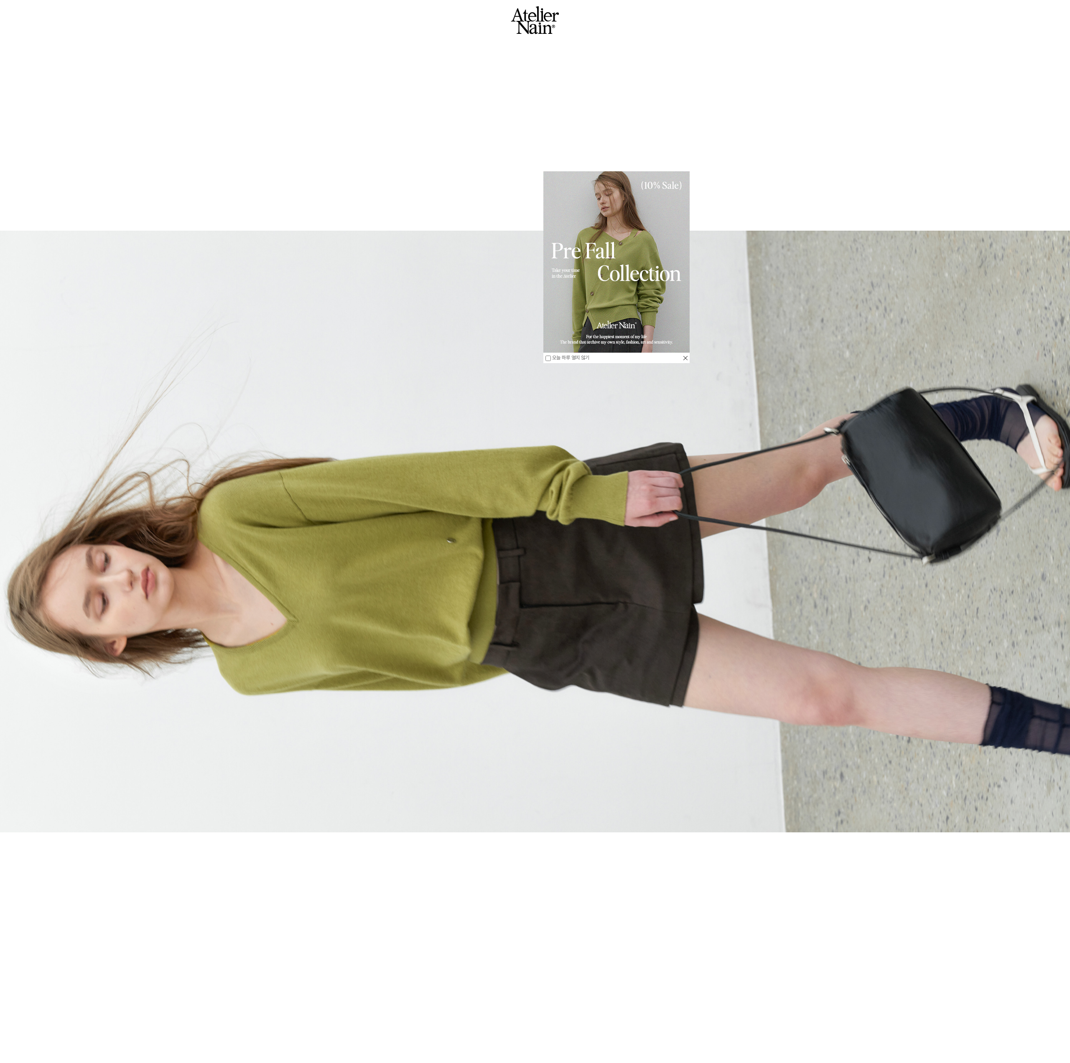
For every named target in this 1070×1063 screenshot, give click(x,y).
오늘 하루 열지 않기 (570, 358)
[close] (685, 358)
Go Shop (535, 1044)
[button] (126, 1021)
